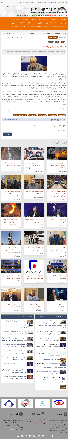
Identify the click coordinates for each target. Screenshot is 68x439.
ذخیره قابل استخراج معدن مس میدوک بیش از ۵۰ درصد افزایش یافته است (12, 193)
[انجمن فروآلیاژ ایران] (56, 403)
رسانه (49, 2)
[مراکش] (50, 15)
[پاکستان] (57, 15)
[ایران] (55, 15)
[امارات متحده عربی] (18, 15)
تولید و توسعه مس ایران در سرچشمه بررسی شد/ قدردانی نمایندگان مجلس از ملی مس (58, 193)
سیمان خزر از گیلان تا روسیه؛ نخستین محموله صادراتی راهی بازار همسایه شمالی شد (12, 250)
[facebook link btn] (26, 435)
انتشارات (35, 2)
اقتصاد (57, 42)
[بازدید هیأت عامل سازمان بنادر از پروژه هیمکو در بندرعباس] (34, 238)
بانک (63, 42)
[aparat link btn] (47, 435)
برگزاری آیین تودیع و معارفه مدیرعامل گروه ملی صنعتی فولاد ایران (58, 250)
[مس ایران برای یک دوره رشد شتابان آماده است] (57, 210)
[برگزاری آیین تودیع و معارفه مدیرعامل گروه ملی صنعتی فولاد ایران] (57, 238)
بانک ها (51, 42)
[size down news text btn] (4, 37)
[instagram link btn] (34, 435)
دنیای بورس (59, 108)
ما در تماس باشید (38, 424)
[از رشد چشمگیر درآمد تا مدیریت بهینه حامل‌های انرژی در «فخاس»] (34, 266)
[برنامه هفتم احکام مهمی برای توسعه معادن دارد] (11, 294)
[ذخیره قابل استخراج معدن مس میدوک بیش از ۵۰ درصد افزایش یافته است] (11, 182)
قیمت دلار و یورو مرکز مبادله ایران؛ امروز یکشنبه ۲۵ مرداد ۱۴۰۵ (49, 354)
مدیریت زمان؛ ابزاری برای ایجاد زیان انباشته (35, 305)
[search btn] (2, 2)
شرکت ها (58, 2)
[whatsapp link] (55, 120)
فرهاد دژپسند (62, 115)
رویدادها (44, 2)
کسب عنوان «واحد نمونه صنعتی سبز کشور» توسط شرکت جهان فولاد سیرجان (15, 332)
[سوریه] (25, 15)
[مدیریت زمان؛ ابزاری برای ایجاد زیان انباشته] (34, 294)
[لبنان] (52, 15)
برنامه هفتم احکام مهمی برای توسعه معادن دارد (12, 305)
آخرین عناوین (43, 316)
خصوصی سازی (32, 115)
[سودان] (39, 15)
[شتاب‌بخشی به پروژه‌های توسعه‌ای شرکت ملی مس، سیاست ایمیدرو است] (34, 210)
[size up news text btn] (12, 37)
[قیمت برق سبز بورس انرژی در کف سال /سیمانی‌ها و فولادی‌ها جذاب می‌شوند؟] (57, 153)
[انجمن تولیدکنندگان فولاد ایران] (39, 403)
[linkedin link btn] (18, 435)
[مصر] (59, 15)
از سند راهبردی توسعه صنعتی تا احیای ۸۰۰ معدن (58, 305)
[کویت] (48, 15)
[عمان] (36, 15)
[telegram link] (58, 120)
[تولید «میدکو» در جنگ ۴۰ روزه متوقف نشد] (57, 266)
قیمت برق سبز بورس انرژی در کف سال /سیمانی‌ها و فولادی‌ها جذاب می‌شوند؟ (57, 165)
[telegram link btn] (52, 436)
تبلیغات (30, 2)
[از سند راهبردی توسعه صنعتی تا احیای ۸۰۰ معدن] (57, 294)
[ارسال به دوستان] (21, 37)
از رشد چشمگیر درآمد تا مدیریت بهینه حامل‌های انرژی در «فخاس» (34, 277)
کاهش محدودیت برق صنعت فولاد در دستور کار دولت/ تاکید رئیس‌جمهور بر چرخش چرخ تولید (34, 165)
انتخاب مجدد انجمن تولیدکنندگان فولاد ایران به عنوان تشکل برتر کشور (11, 278)
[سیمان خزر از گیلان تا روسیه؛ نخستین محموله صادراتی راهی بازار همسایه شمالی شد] (11, 238)
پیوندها (40, 2)
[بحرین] (66, 15)
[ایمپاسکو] (22, 403)
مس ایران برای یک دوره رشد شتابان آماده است (58, 220)
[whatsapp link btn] (39, 435)
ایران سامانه (12, 429)
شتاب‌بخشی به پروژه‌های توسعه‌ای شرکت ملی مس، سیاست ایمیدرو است (34, 221)
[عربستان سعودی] (27, 15)
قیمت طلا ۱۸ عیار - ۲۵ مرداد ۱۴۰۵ (51, 359)
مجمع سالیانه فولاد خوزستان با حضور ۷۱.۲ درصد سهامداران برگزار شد (49, 339)
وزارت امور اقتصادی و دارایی (20, 115)
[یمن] (20, 15)
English (22, 2)
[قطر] (32, 15)
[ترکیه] (22, 15)
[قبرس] (64, 15)
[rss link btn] (43, 435)
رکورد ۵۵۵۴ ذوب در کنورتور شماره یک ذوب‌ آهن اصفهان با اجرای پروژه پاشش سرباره (11, 221)
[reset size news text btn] (8, 37)
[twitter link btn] (30, 436)
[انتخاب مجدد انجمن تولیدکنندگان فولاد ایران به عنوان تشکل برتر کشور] (11, 266)
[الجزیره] (62, 15)
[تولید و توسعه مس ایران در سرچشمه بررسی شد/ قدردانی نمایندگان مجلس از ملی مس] (57, 182)
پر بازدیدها (59, 316)
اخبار (53, 2)
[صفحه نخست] (66, 2)
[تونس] (29, 15)
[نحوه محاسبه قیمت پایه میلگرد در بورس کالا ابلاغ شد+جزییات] (11, 153)
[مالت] (41, 15)
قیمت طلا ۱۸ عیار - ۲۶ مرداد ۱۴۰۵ (51, 386)
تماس (26, 2)
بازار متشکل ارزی (52, 115)
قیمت (62, 2)
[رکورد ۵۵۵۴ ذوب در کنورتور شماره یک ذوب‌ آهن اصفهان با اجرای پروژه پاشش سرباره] (11, 210)
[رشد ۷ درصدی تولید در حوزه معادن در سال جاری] (34, 182)
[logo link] (49, 11)
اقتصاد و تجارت (53, 37)
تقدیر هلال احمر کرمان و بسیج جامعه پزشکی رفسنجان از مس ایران (15, 352)
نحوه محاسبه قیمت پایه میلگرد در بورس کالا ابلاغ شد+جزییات (11, 164)
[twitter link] (52, 120)
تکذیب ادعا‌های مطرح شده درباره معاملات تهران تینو (15, 326)
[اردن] (34, 15)
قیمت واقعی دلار (42, 115)
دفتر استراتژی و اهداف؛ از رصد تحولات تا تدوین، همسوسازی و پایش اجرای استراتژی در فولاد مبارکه (52, 325)
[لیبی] (43, 15)
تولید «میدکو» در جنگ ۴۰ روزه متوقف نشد (58, 277)
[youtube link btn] (22, 436)
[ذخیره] (25, 37)
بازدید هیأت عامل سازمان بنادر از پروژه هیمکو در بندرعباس (34, 249)
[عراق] (45, 15)
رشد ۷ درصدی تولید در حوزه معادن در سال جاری (34, 192)
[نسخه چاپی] (17, 37)
